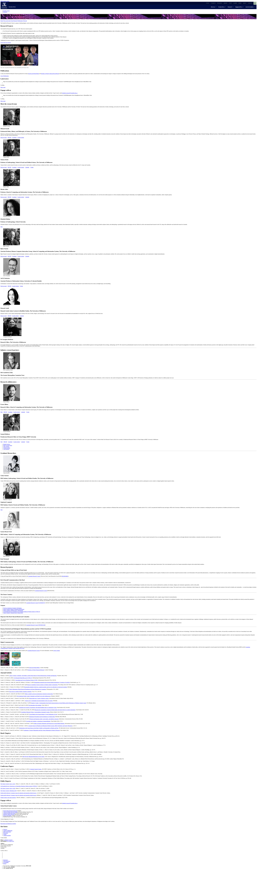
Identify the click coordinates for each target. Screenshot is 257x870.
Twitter (31, 167)
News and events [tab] (7, 20)
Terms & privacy (6, 861)
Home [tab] (2, 20)
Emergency (5, 860)
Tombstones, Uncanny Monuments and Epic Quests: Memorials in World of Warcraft (42, 730)
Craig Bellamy (6, 449)
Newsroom (5, 833)
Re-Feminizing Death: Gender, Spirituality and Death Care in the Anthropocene (34, 696)
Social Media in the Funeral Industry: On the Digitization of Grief (43, 714)
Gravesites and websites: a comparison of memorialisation (38, 721)
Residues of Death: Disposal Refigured (36, 669)
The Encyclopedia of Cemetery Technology (12, 608)
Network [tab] (25, 20)
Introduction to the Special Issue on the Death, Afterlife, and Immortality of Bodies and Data (38, 728)
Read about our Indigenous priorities (8, 823)
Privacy (4, 863)
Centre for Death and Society (9, 813)
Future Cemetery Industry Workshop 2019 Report (13, 609)
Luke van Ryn (6, 446)
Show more (3, 87)
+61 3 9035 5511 (10, 841)
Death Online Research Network (10, 810)
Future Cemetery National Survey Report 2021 (13, 612)
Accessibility (6, 862)
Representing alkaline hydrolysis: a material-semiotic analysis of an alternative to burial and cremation (45, 687)
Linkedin (27, 167)
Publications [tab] (20, 20)
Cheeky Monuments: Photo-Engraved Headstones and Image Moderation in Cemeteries (27, 689)
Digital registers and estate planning (8, 797)
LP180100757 (42, 602)
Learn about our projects (6, 42)
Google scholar (21, 137)
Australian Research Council (34, 576)
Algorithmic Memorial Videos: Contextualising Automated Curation (35, 712)
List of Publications (5, 75)
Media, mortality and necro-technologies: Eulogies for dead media (39, 693)
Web (1, 226)
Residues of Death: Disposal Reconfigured (50, 73)
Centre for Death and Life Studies (10, 812)
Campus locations (7, 835)
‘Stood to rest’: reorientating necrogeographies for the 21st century (39, 700)
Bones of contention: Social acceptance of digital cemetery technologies (42, 684)
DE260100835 (65, 576)
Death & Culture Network (8, 814)
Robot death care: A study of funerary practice (39, 698)
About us (5, 829)
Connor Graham (6, 447)
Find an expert (4, 137)
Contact (4, 834)
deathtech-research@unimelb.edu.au (69, 93)
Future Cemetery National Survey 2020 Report (13, 610)
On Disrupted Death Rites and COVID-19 (23, 677)
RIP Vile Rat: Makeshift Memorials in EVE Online (33, 756)
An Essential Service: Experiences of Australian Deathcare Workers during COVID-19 (21, 611)
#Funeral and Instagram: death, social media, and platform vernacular (44, 719)
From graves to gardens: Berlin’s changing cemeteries (20, 691)
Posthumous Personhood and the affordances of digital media (42, 716)
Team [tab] (12, 20)
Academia (14, 137)
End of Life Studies (7, 815)
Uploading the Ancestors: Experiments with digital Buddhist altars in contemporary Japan (38, 707)
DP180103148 (42, 625)
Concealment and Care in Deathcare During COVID (26, 680)
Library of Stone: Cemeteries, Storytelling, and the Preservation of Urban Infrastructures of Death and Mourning (33, 675)
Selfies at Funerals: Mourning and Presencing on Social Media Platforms (49, 723)
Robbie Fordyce (6, 444)
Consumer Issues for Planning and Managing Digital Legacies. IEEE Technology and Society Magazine (50, 725)
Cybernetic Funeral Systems (35, 769)
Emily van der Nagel (7, 445)
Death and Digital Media (34, 667)
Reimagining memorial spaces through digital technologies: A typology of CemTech (52, 682)
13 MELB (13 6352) (8, 840)
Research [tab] (15, 20)
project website (56, 650)
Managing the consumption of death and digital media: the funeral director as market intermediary (55, 709)
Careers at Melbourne (7, 830)
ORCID (9, 137)
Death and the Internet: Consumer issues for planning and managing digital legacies (18, 793)
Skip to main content (5, 1)
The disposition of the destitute (34, 705)
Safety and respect (7, 831)
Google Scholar (15, 286)
